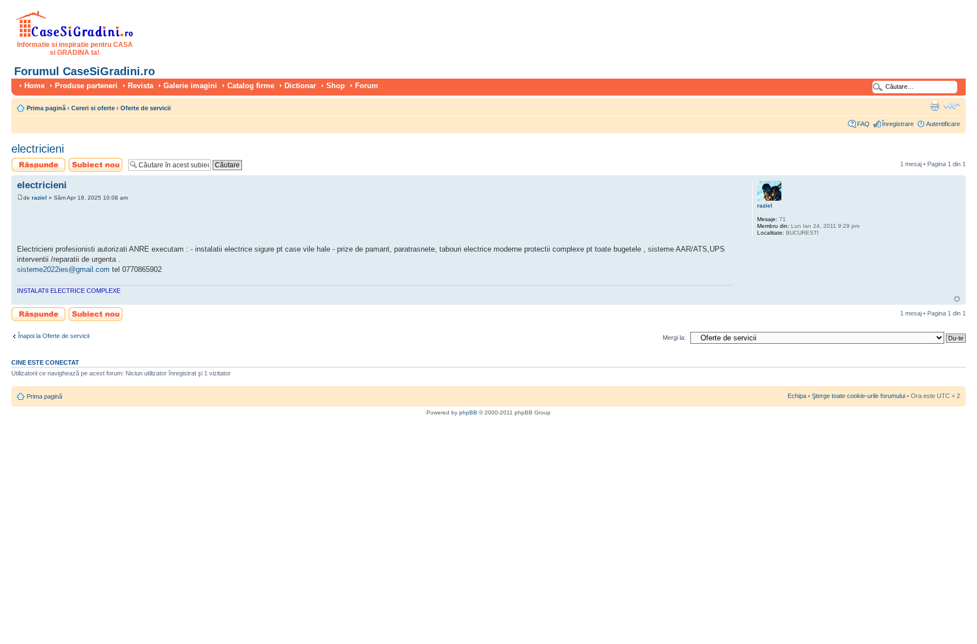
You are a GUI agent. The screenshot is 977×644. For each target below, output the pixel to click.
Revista (140, 85)
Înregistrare (898, 123)
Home (34, 85)
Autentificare (943, 123)
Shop (335, 85)
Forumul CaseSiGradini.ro (84, 71)
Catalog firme (250, 85)
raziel (39, 198)
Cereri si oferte (93, 108)
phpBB (468, 412)
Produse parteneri (86, 85)
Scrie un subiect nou (90, 164)
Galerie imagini (190, 85)
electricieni (37, 148)
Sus (957, 299)
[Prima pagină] (75, 35)
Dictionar (300, 85)
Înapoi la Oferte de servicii (53, 335)
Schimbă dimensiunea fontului (952, 106)
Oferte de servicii (145, 108)
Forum (366, 85)
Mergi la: (674, 337)
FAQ (863, 123)
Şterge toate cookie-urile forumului (858, 395)
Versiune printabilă (934, 106)
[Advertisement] (149, 224)
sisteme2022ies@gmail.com (63, 269)
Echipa (797, 395)
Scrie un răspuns (34, 161)
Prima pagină (46, 108)
